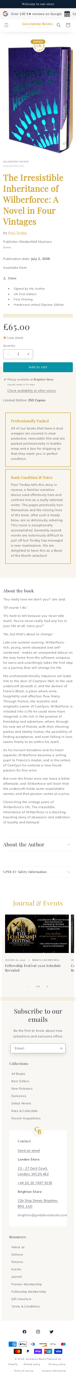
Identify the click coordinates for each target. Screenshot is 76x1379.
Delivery (17, 1254)
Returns (17, 1262)
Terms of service (24, 1370)
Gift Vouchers (21, 1299)
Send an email (29, 1150)
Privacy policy (57, 1364)
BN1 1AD (25, 1206)
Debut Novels (21, 1103)
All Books (18, 1074)
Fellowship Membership (28, 1291)
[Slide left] (28, 986)
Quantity (9, 345)
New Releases (22, 1088)
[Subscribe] (60, 1048)
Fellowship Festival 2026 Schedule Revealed (33, 967)
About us (18, 1247)
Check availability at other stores (31, 390)
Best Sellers (20, 1081)
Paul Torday (17, 233)
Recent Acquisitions (26, 1118)
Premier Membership (26, 1284)
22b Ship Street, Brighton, (38, 1200)
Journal (16, 1277)
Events (16, 1269)
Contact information (54, 1370)
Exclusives (18, 1096)
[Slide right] (47, 986)
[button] (6, 25)
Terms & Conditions (25, 1306)
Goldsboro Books (36, 1358)
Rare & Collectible (24, 1111)
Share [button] (12, 278)
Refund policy (32, 1364)
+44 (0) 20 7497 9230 (35, 1183)
